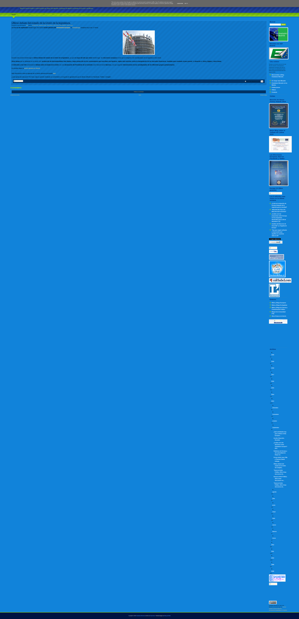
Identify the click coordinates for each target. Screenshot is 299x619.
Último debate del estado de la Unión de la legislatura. (41, 23)
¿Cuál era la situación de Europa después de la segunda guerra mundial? (279, 205)
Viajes (64, 14)
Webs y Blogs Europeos (279, 302)
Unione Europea (70, 25)
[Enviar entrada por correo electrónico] (261, 81)
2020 (272, 354)
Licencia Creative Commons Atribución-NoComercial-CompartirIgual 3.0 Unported (278, 608)
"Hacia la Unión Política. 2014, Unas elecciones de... (280, 472)
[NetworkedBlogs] (278, 320)
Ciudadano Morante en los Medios (279, 84)
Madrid (57, 14)
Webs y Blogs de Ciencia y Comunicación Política (279, 308)
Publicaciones (276, 87)
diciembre (275, 407)
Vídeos (274, 89)
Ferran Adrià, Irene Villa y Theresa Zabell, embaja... (280, 459)
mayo (274, 511)
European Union (35, 25)
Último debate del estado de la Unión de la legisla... (280, 465)
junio (273, 505)
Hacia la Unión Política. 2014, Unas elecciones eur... (280, 478)
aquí (54, 73)
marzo (274, 525)
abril (273, 518)
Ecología (48, 14)
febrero (274, 531)
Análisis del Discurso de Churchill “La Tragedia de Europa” (279, 225)
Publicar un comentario (139, 91)
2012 (272, 544)
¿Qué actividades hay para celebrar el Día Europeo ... (280, 433)
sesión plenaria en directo (32, 68)
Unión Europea (23, 14)
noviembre (275, 414)
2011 (272, 551)
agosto (274, 492)
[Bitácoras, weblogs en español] (273, 583)
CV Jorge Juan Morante (279, 80)
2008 (272, 571)
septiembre (275, 427)
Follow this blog (278, 322)
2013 (272, 401)
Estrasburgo (76, 27)
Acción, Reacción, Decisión (279, 439)
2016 (272, 381)
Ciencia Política (37, 14)
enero (274, 538)
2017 (272, 374)
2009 (272, 564)
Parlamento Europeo (63, 27)
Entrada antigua (263, 95)
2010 (272, 558)
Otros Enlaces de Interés (279, 316)
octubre (274, 421)
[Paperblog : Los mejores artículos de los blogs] (273, 253)
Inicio (14, 14)
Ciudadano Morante (140, 615)
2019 (272, 361)
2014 (272, 394)
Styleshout (152, 615)
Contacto (274, 92)
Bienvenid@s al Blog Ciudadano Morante (278, 75)
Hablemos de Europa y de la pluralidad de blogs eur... (280, 453)
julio (273, 498)
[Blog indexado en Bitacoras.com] (273, 247)
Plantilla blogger (159, 615)
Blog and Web (167, 615)
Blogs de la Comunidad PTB (279, 312)
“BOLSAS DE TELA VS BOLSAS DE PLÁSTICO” (279, 210)
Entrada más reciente (14, 95)
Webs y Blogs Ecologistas (279, 305)
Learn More (180, 3)
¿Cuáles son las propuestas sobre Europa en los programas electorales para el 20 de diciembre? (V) (279, 217)
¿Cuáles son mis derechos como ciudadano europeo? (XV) (280, 445)
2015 (272, 388)
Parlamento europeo (42, 25)
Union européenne (62, 25)
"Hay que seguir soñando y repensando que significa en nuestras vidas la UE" (279, 232)
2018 (272, 368)
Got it (186, 3)
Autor (83, 14)
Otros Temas (74, 14)
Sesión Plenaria (50, 25)
